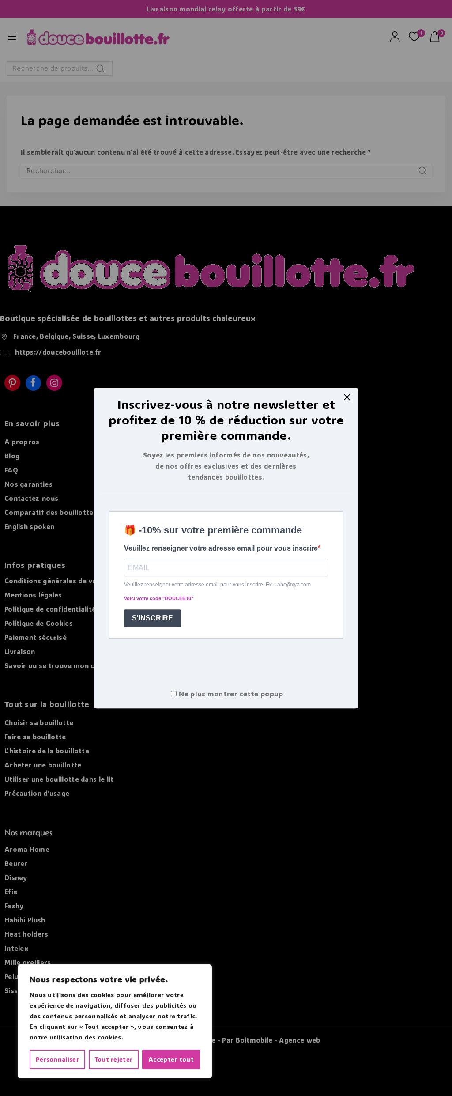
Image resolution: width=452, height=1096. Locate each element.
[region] (115, 1021)
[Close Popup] (347, 397)
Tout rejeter (114, 1059)
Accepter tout (171, 1059)
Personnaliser (57, 1059)
